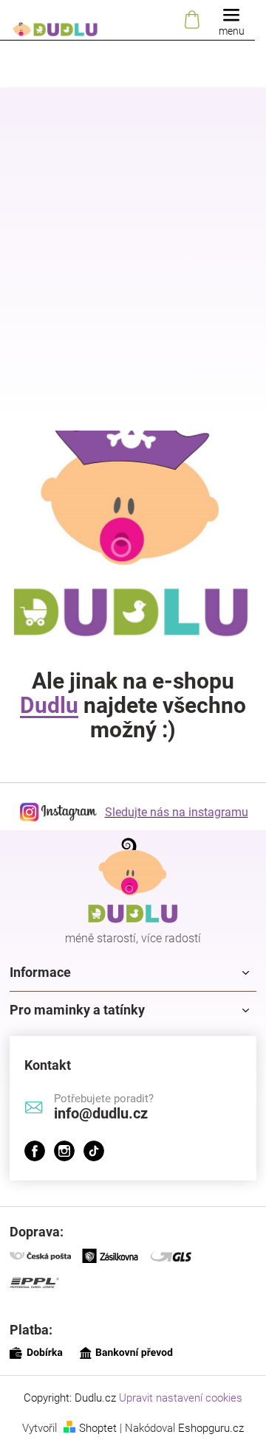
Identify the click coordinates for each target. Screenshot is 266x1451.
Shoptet (98, 1428)
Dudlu (49, 705)
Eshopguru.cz (211, 1428)
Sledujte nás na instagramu (176, 812)
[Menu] (231, 20)
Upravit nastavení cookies (180, 1398)
